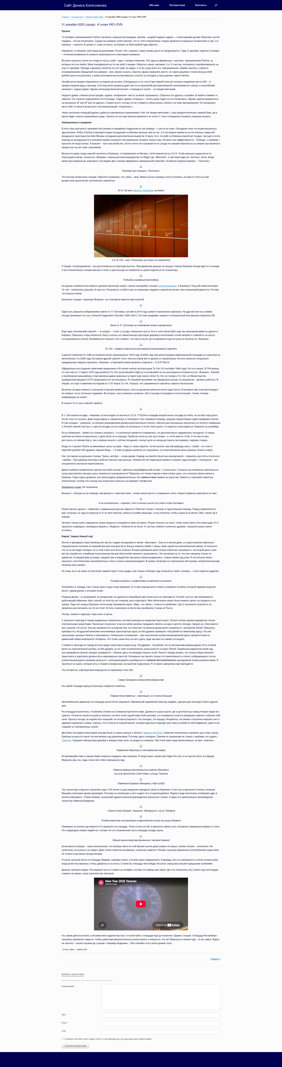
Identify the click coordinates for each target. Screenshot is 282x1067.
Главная (65, 16)
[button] (216, 5)
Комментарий (68, 986)
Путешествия (177, 5)
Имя (64, 1014)
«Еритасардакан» (167, 285)
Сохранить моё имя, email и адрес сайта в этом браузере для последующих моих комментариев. (108, 1038)
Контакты (201, 5)
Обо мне (154, 5)
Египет (159, 732)
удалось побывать (143, 190)
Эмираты (148, 732)
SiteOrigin (144, 1061)
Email (65, 1022)
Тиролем (66, 740)
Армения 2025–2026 (94, 16)
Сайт (64, 1030)
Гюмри (214, 959)
